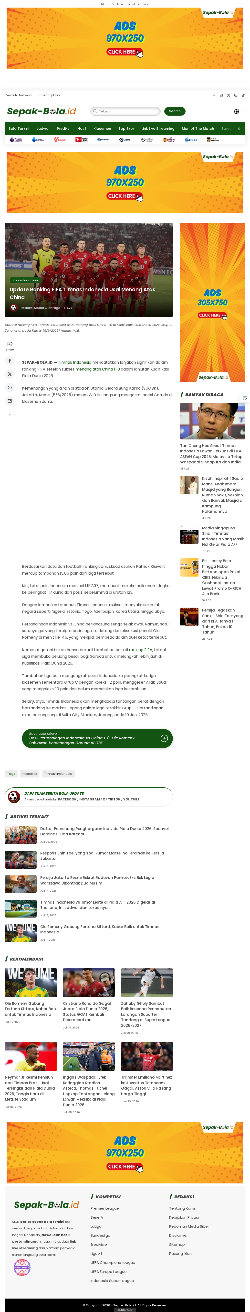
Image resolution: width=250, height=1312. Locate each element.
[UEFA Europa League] (171, 139)
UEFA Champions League (113, 1262)
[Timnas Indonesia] (215, 139)
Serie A (97, 1217)
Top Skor (126, 128)
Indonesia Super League (112, 1280)
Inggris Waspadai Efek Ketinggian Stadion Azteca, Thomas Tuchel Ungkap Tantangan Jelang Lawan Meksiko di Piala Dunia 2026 (89, 1091)
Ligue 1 (96, 1253)
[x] (228, 95)
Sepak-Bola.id (124, 1305)
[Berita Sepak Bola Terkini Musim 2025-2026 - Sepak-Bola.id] (41, 111)
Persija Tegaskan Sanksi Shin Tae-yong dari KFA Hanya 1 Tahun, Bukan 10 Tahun (222, 621)
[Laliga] (62, 139)
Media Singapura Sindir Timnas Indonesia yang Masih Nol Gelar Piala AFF (223, 536)
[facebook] (214, 95)
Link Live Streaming (158, 128)
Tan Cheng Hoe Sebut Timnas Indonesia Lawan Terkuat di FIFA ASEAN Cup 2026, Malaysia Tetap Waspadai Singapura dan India (211, 454)
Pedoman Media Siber (189, 1226)
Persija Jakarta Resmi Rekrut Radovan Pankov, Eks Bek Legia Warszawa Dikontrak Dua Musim (97, 880)
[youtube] (236, 95)
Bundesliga (100, 1235)
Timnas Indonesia (25, 280)
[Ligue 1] (127, 139)
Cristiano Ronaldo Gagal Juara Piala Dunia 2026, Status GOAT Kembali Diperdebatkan (87, 1012)
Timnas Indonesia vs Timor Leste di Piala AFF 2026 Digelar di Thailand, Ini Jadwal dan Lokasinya (97, 905)
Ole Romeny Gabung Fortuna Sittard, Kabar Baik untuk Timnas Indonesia (30, 1009)
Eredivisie (99, 1244)
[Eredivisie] (106, 139)
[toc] (244, 398)
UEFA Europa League (109, 1271)
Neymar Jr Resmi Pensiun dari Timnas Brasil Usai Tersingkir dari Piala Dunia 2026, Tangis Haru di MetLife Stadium (30, 1088)
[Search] (236, 111)
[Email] (10, 401)
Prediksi (63, 128)
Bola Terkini (19, 128)
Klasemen (102, 128)
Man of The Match (198, 128)
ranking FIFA (140, 650)
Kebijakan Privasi (184, 1217)
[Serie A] (40, 139)
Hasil (82, 128)
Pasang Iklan (50, 95)
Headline (29, 773)
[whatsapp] (10, 388)
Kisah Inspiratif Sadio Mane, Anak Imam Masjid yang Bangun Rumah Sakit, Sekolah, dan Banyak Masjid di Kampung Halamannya (223, 495)
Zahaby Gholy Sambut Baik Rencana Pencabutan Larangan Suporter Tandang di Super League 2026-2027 (146, 1014)
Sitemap (177, 1244)
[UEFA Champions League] (149, 139)
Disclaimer (178, 1235)
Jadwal (43, 128)
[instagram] (221, 95)
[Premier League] (18, 139)
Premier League (105, 1208)
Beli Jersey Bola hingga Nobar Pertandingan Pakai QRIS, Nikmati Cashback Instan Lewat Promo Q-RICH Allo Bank (221, 577)
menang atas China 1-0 (97, 369)
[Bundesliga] (84, 139)
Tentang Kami (182, 1208)
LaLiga (96, 1226)
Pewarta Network (18, 95)
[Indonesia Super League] (193, 139)
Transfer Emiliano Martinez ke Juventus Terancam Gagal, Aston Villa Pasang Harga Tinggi (146, 1085)
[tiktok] (243, 95)
